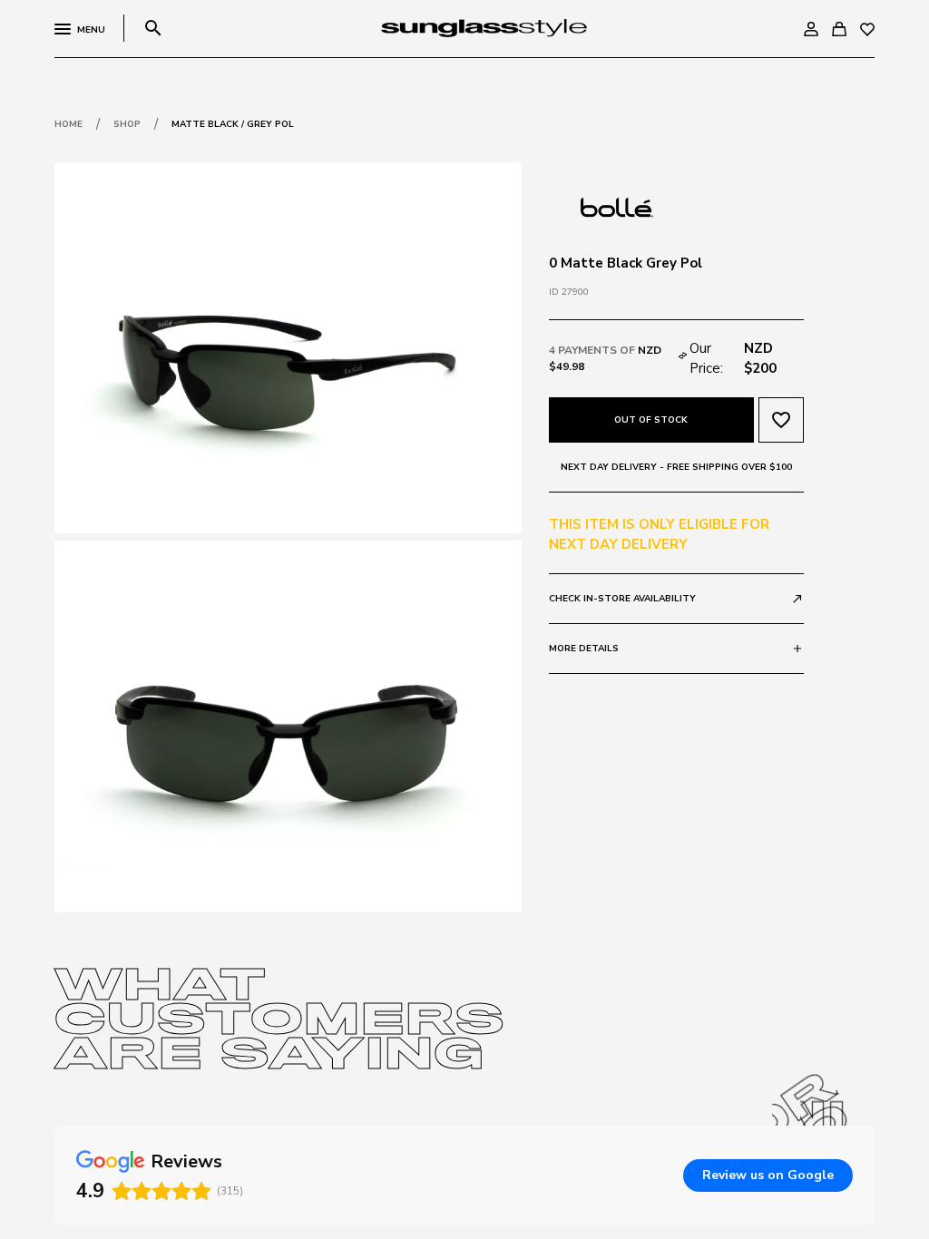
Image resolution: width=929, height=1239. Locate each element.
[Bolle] (617, 206)
